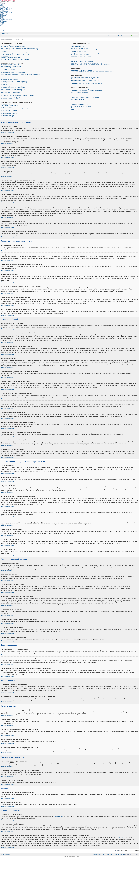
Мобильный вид (136, 32)
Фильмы (1, 24)
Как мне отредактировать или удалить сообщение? (14, 81)
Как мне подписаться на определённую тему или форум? (86, 90)
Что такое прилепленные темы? (9, 113)
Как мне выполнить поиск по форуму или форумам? (85, 77)
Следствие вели (3, 29)
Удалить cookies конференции (117, 854)
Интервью (2, 18)
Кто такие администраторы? (78, 45)
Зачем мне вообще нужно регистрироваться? (13, 46)
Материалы (2, 13)
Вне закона (2, 23)
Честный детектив (3, 30)
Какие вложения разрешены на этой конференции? (85, 97)
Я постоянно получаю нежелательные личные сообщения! (86, 63)
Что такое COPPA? (6, 56)
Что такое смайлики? (6, 107)
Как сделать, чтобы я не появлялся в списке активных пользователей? (19, 49)
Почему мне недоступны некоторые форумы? (13, 89)
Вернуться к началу (7, 132)
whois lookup (121, 837)
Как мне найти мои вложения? (79, 99)
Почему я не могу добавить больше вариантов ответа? (15, 86)
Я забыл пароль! (5, 51)
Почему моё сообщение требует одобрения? (13, 97)
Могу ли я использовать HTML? (9, 105)
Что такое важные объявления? (9, 110)
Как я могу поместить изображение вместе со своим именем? (17, 71)
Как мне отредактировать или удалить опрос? (13, 87)
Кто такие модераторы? (77, 46)
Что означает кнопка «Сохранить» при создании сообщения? (17, 95)
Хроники (1, 27)
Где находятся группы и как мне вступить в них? (84, 49)
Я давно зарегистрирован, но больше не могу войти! (15, 54)
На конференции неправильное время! (11, 66)
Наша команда (105, 854)
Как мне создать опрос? (7, 84)
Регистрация (124, 35)
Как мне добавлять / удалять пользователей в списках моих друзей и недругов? (92, 71)
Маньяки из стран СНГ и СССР (6, 8)
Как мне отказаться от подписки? (80, 92)
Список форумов (5, 33)
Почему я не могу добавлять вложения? (11, 90)
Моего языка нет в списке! (8, 69)
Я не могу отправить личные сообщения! (82, 61)
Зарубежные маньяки (4, 7)
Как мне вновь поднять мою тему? (10, 98)
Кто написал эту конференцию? (79, 104)
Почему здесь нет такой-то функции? (81, 106)
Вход (130, 35)
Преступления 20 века (4, 28)
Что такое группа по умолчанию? (80, 54)
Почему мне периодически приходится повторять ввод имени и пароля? (20, 48)
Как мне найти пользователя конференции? (82, 82)
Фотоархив (2, 10)
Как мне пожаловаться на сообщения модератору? (14, 94)
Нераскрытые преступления (5, 9)
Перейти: (117, 850)
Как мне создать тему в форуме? (9, 79)
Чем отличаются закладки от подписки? (81, 89)
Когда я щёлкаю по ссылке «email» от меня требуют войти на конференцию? (21, 74)
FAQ (119, 35)
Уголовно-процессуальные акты (6, 19)
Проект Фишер (3, 15)
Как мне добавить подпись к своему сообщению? (14, 82)
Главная (1, 4)
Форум (1, 31)
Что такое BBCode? (6, 104)
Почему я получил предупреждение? (10, 92)
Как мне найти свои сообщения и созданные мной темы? (86, 83)
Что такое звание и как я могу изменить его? (13, 72)
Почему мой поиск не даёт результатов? (82, 78)
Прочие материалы (3, 21)
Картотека (2, 6)
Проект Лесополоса (3, 14)
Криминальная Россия (4, 26)
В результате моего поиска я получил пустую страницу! (86, 80)
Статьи (1, 17)
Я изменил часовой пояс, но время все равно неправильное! (17, 68)
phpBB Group (59, 816)
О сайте (1, 5)
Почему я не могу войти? (7, 45)
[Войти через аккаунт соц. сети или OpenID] (134, 35)
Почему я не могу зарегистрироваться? (11, 57)
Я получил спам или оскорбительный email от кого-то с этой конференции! (91, 64)
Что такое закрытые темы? (8, 115)
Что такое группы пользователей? (80, 48)
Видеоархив (2, 22)
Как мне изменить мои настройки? (10, 64)
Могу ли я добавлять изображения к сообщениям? (14, 108)
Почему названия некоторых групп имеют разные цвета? (86, 53)
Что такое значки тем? (7, 116)
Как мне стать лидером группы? (79, 51)
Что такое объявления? (7, 112)
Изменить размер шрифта (137, 32)
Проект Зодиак (3, 16)
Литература (2, 20)
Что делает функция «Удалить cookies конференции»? (15, 59)
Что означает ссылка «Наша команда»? (81, 56)
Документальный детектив (5, 25)
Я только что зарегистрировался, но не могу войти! (14, 53)
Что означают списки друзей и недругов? (82, 70)
